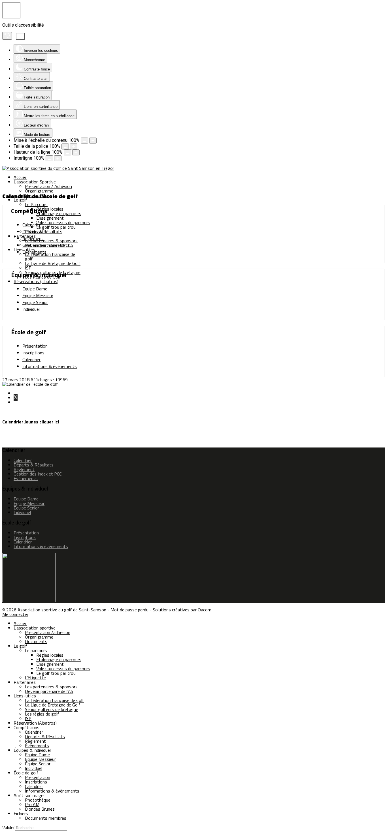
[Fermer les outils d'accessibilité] (20, 36)
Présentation (35, 345)
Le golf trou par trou (56, 227)
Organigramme (39, 190)
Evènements (34, 252)
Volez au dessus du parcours (63, 222)
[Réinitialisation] (7, 36)
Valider (8, 827)
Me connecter (15, 614)
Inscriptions (33, 352)
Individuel (31, 309)
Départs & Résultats (42, 231)
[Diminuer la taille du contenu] (84, 141)
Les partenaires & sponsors (51, 240)
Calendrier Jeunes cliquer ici (30, 421)
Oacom (204, 609)
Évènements (37, 745)
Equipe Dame (34, 288)
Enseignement (50, 218)
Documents (36, 641)
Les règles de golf (42, 713)
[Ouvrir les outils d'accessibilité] (11, 10)
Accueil (20, 177)
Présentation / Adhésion (48, 186)
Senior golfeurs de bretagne (51, 709)
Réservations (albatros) (36, 281)
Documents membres (45, 818)
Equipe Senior (35, 302)
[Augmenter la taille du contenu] (93, 141)
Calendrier (31, 224)
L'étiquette (35, 677)
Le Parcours (36, 204)
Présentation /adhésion (47, 632)
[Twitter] (16, 397)
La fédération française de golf (50, 256)
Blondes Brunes (40, 809)
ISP (28, 267)
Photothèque (37, 799)
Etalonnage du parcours (58, 213)
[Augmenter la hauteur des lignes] (76, 152)
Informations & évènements (49, 366)
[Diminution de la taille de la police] (65, 146)
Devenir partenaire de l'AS (49, 691)
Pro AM (32, 804)
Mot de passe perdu (129, 609)
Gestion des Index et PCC (46, 245)
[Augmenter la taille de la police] (73, 146)
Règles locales (49, 208)
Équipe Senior (37, 763)
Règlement (32, 238)
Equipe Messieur (37, 295)
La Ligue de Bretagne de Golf (52, 263)
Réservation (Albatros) (35, 722)
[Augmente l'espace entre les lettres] (57, 158)
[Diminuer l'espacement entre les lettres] (49, 158)
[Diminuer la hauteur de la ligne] (67, 152)
